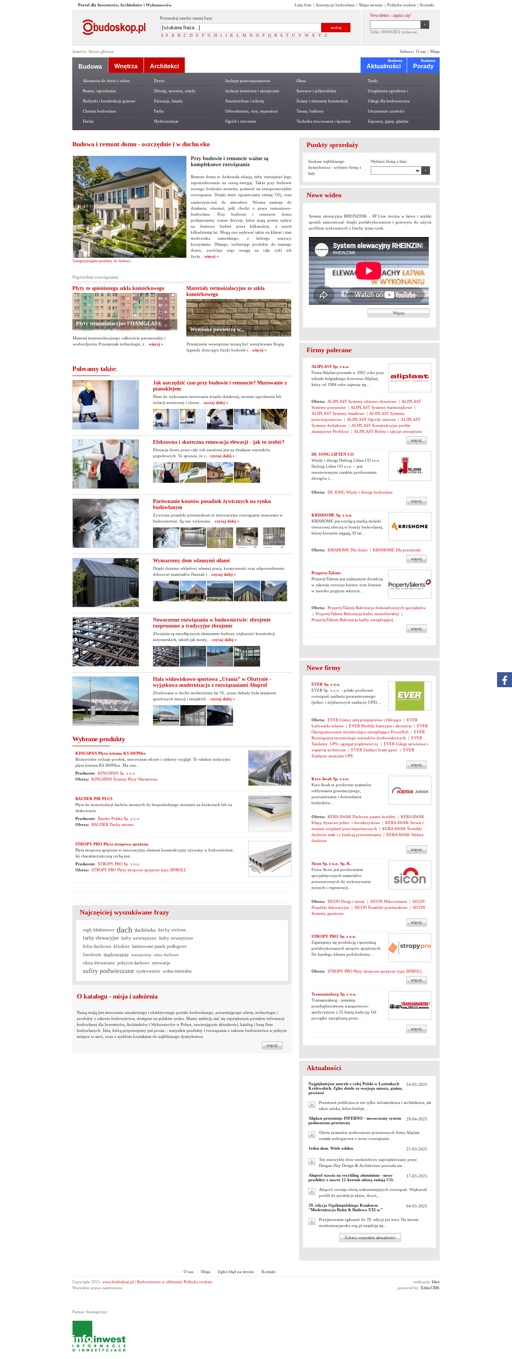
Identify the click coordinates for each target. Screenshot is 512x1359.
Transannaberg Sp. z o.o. (333, 994)
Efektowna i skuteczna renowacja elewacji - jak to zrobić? (218, 442)
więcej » (211, 256)
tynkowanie (148, 971)
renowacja (161, 963)
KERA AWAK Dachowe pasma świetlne (361, 816)
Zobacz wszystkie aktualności (369, 1237)
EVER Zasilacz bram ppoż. (374, 750)
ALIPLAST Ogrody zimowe (371, 419)
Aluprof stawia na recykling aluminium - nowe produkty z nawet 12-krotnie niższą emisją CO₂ (351, 1177)
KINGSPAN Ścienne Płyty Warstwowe (124, 779)
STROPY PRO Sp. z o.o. (119, 864)
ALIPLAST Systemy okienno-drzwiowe (362, 401)
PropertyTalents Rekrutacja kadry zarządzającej (352, 619)
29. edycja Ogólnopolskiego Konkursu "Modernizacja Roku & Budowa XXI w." (345, 1207)
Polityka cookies (198, 1281)
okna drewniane (99, 963)
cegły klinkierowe (98, 930)
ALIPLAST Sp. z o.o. (330, 366)
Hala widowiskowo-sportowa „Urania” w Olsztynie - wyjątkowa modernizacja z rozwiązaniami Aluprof (212, 682)
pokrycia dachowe (133, 963)
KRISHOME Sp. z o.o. (331, 515)
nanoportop (141, 954)
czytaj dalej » (216, 402)
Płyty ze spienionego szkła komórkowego (118, 288)
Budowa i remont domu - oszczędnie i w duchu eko (141, 144)
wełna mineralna (177, 971)
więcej (416, 440)
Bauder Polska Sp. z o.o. (119, 818)
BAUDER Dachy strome (112, 824)
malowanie (116, 954)
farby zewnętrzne (176, 938)
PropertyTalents (326, 573)
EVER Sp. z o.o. (325, 684)
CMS (435, 1287)
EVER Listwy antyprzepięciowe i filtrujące (364, 720)
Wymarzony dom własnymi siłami (191, 560)
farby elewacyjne (101, 938)
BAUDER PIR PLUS (93, 798)
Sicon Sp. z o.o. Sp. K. (331, 863)
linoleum (92, 954)
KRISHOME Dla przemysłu (397, 550)
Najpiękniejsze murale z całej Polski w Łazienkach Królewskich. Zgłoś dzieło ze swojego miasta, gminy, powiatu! (355, 1088)
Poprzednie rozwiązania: (95, 277)
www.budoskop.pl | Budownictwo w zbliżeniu (142, 1281)
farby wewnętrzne (139, 938)
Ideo (436, 1281)
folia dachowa (97, 946)
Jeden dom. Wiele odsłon (330, 1148)
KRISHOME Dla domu (348, 550)
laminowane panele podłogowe (159, 946)
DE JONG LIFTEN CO (332, 454)
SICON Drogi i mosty (346, 901)
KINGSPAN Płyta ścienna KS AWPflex (110, 753)
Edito (425, 1287)
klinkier (122, 946)
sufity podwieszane (108, 971)
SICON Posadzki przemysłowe (381, 907)
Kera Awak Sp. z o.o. (330, 778)
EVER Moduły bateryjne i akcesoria (380, 726)
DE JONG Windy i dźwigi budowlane (360, 492)
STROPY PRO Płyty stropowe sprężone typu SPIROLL (139, 870)
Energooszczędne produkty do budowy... (103, 261)
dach (124, 930)
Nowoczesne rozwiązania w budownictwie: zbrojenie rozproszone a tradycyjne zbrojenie (212, 623)
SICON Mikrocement (388, 901)
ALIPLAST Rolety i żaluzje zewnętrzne (388, 431)
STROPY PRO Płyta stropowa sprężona (111, 844)
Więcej (398, 313)
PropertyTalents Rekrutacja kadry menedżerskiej (357, 613)
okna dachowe (166, 954)
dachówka (145, 930)
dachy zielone (172, 930)
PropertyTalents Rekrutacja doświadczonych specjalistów (377, 607)
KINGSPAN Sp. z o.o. (117, 773)
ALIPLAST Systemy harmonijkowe (381, 407)
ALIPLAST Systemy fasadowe (337, 413)
